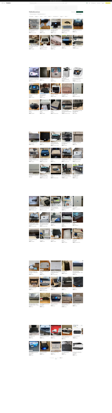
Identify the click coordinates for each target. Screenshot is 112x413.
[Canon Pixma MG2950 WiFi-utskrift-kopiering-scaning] (67, 24)
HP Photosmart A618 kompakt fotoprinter (33, 95)
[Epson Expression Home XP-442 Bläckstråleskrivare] (78, 104)
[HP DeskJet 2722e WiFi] (78, 298)
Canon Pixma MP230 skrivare (33, 142)
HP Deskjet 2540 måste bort (77, 142)
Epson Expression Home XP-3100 (56, 223)
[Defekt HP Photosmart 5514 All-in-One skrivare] (45, 24)
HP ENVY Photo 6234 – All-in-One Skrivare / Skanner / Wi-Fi (67, 336)
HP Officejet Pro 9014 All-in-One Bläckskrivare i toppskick (44, 288)
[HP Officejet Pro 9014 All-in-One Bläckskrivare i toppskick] (45, 282)
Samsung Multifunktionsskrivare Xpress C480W (33, 353)
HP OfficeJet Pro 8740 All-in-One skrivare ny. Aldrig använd (78, 79)
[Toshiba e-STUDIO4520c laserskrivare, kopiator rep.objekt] (34, 153)
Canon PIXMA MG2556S (65, 352)
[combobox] (47, 3)
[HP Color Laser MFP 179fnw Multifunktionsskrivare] (67, 298)
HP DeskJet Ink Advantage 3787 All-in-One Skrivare (33, 30)
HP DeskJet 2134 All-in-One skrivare (66, 224)
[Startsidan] (8, 3)
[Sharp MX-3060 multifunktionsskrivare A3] (67, 72)
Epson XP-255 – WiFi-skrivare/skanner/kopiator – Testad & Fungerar (78, 272)
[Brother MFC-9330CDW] (56, 88)
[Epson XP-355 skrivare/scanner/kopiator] (45, 40)
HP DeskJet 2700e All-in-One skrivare (44, 111)
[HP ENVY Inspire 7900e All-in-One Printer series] (78, 233)
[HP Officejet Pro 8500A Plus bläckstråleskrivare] (67, 137)
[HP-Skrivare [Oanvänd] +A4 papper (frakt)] (56, 153)
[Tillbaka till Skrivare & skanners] (29, 14)
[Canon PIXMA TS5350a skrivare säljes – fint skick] (56, 40)
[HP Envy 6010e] (78, 88)
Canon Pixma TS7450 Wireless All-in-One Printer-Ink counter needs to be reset (34, 79)
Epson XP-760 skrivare (43, 352)
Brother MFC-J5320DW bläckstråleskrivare (76, 175)
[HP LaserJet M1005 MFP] (34, 282)
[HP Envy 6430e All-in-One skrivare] (45, 233)
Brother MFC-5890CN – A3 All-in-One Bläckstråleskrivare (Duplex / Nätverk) (66, 159)
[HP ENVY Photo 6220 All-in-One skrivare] (56, 72)
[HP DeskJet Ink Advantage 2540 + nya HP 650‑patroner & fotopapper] (67, 201)
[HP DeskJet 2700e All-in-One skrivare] (45, 104)
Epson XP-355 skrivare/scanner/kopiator (43, 46)
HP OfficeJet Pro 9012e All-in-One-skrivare (77, 353)
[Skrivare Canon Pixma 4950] (34, 233)
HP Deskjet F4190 (64, 271)
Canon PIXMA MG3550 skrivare (44, 78)
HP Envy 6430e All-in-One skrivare (45, 239)
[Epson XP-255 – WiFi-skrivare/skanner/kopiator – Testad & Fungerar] (78, 265)
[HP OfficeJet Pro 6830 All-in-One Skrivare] (34, 104)
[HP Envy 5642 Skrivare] (56, 298)
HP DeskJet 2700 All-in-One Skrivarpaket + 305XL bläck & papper (33, 272)
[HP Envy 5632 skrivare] (67, 282)
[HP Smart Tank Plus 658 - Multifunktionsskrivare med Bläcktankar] (56, 137)
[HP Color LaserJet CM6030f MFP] (34, 169)
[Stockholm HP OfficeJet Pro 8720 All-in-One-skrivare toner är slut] (45, 201)
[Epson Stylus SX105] (34, 330)
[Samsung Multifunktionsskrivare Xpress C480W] (34, 346)
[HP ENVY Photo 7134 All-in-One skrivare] (56, 169)
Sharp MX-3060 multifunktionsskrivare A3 (65, 79)
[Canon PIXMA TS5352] (67, 88)
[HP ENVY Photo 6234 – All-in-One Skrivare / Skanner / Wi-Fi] (67, 330)
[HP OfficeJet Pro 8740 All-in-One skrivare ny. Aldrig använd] (78, 72)
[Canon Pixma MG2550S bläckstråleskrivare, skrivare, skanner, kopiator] (34, 201)
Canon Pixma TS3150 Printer (66, 46)
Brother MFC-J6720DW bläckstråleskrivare (54, 30)
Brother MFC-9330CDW (54, 94)
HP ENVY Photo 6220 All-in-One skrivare (55, 79)
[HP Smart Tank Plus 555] (78, 330)
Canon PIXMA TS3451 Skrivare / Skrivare (44, 272)
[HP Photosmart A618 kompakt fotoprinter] (34, 88)
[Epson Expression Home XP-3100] (56, 217)
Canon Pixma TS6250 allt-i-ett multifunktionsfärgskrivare (44, 159)
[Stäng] (111, 0)
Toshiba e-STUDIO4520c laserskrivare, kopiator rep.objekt (34, 159)
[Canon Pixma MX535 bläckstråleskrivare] (45, 88)
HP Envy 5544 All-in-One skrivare (56, 239)
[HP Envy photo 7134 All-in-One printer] (67, 233)
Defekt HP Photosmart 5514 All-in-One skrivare (45, 30)
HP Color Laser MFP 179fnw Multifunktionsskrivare (66, 304)
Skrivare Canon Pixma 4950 (33, 239)
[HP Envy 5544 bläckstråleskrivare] (45, 137)
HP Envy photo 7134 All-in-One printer (66, 240)
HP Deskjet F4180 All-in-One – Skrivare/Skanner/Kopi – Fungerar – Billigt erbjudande (34, 304)
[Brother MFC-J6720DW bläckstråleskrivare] (56, 24)
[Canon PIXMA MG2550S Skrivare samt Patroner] (45, 298)
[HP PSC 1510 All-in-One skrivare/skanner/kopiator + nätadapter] (56, 201)
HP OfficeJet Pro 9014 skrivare (77, 46)
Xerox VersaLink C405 (54, 287)
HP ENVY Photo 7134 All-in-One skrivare (55, 175)
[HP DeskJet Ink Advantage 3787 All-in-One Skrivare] (34, 24)
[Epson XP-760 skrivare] (45, 346)
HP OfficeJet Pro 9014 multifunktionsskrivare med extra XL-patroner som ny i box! (66, 111)
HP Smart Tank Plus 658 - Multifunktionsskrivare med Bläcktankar (55, 143)
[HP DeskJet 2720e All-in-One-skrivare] (56, 104)
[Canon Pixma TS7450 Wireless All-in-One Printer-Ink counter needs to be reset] (34, 72)
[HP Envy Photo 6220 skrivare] (78, 282)
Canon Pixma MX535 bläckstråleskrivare (43, 95)
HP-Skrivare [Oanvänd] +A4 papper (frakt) (56, 159)
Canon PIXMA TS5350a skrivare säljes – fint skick (55, 46)
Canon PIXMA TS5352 (65, 94)
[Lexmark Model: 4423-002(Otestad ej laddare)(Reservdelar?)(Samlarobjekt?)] (56, 265)
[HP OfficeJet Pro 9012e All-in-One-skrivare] (78, 346)
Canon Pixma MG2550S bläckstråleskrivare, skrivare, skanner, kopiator (33, 208)
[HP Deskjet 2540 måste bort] (78, 137)
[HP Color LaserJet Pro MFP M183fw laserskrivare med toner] (67, 169)
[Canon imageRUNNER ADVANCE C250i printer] (34, 40)
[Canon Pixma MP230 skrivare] (34, 137)
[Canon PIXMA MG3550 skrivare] (45, 72)
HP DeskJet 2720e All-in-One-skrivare (55, 111)
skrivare (74, 223)
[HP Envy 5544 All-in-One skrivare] (56, 233)
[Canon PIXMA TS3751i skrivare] (56, 330)
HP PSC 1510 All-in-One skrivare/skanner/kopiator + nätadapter (55, 208)
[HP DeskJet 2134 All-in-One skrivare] (67, 217)
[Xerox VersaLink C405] (56, 282)
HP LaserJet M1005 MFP (32, 287)
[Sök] (63, 3)
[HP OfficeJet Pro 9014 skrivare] (78, 40)
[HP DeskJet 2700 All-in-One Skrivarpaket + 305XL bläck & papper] (34, 265)
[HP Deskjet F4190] (67, 265)
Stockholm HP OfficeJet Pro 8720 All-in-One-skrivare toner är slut (45, 207)
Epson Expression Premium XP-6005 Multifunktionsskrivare (77, 159)
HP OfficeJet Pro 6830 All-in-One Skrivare (34, 111)
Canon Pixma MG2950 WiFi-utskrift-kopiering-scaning (66, 30)
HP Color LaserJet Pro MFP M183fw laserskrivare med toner (66, 175)
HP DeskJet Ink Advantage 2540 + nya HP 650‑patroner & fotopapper (67, 208)
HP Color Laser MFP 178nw (55, 352)
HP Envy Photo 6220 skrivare (77, 287)
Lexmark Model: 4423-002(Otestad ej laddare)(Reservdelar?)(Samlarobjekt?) (56, 272)
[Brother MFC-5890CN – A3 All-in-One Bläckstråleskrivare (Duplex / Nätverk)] (67, 153)
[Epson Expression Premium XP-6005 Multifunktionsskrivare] (78, 153)
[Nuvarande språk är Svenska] (87, 3)
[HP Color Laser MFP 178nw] (56, 346)
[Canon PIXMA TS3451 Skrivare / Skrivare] (45, 265)
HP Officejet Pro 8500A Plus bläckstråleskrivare (66, 143)
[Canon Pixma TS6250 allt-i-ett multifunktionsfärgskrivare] (45, 153)
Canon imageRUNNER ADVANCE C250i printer (33, 46)
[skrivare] (78, 217)
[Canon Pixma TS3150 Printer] (67, 40)
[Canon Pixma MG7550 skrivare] (78, 24)
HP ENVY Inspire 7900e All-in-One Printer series (78, 240)
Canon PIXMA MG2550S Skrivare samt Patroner (44, 304)
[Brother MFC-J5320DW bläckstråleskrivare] (78, 169)
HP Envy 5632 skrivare (65, 287)
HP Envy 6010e (75, 94)
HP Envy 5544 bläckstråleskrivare (45, 142)
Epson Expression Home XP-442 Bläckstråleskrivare (77, 111)
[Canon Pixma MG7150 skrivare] (45, 330)
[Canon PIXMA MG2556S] (67, 346)
